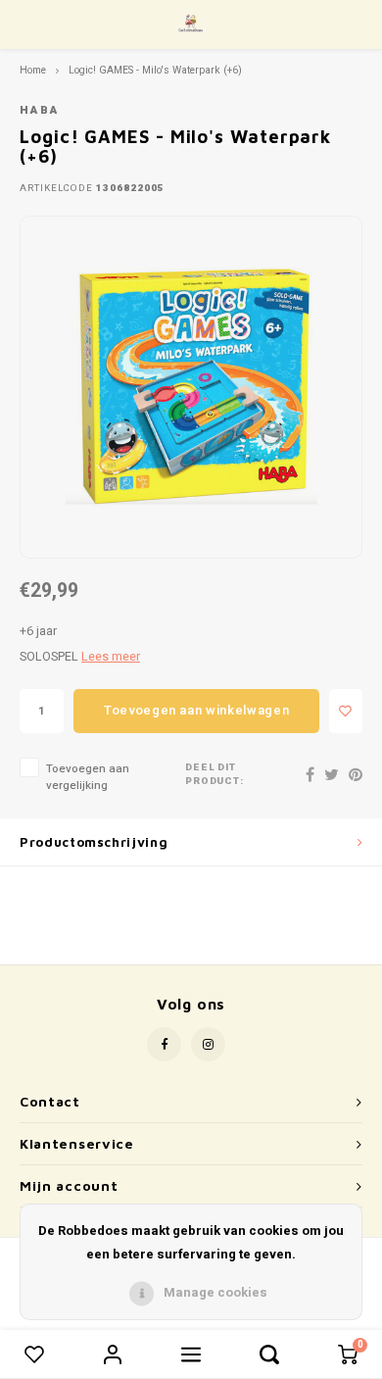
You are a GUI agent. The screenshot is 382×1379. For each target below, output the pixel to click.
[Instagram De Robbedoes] (208, 1044)
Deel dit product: (215, 775)
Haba (39, 110)
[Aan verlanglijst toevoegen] (345, 711)
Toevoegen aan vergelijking (87, 777)
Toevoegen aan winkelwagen (196, 710)
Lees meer (110, 656)
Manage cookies (215, 1292)
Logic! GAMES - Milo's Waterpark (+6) (155, 70)
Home (33, 70)
